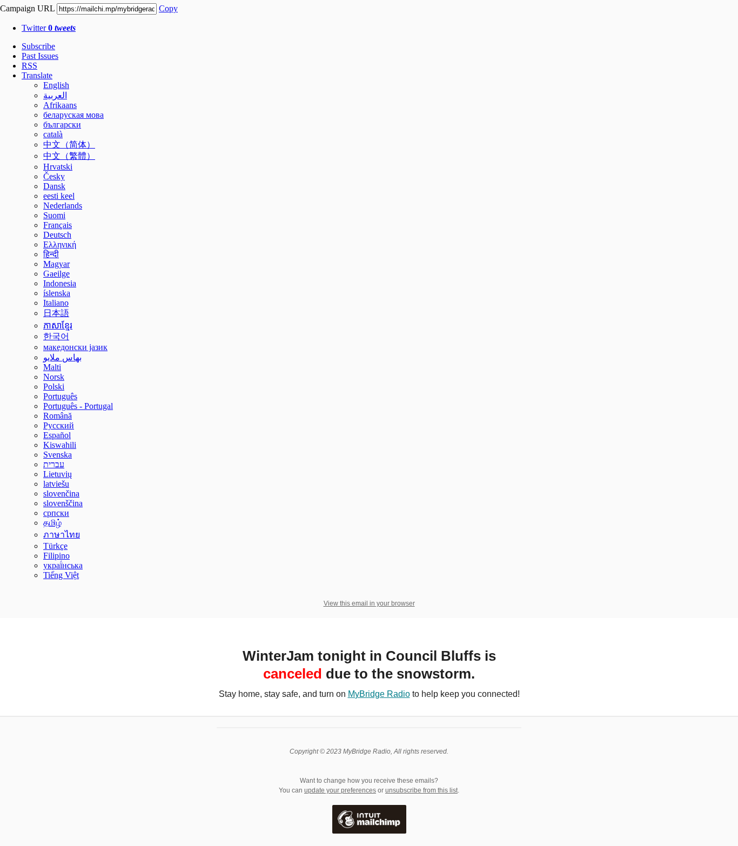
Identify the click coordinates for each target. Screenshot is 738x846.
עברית (53, 464)
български (62, 124)
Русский (58, 425)
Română (57, 415)
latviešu (56, 483)
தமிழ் (52, 522)
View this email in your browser (369, 603)
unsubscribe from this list (421, 790)
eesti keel (59, 195)
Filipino (56, 555)
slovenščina (63, 503)
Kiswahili (59, 444)
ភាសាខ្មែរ (57, 325)
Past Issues (40, 56)
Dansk (54, 186)
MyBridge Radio (379, 694)
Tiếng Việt (61, 575)
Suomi (54, 215)
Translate (37, 75)
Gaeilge (56, 273)
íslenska (56, 293)
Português (60, 396)
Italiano (56, 302)
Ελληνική (59, 244)
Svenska (57, 454)
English (56, 85)
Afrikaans (60, 105)
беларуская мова (73, 114)
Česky (54, 176)
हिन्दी (51, 254)
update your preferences (340, 790)
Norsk (53, 376)
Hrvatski (57, 166)
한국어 (56, 336)
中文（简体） (69, 144)
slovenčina (61, 493)
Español (57, 435)
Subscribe (38, 46)
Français (57, 225)
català (53, 134)
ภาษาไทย (61, 534)
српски (56, 513)
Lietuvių (57, 474)
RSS (29, 65)
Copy (168, 8)
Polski (53, 386)
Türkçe (55, 545)
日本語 (56, 313)
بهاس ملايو (62, 357)
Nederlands (62, 205)
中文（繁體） (69, 155)
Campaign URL (27, 8)
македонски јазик (75, 347)
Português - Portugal (78, 406)
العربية (55, 95)
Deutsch (57, 234)
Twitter (49, 27)
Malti (52, 367)
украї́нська (63, 565)
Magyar (56, 263)
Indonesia (59, 283)
